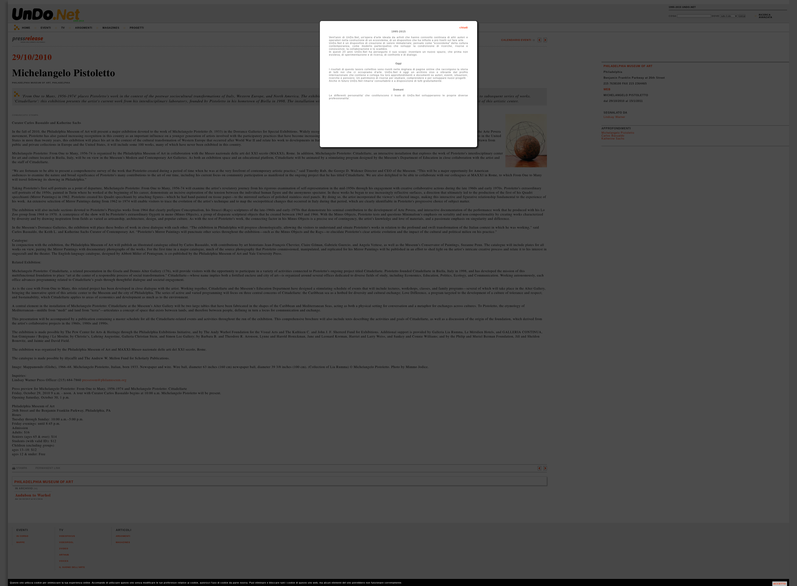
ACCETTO (779, 583)
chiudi (464, 27)
